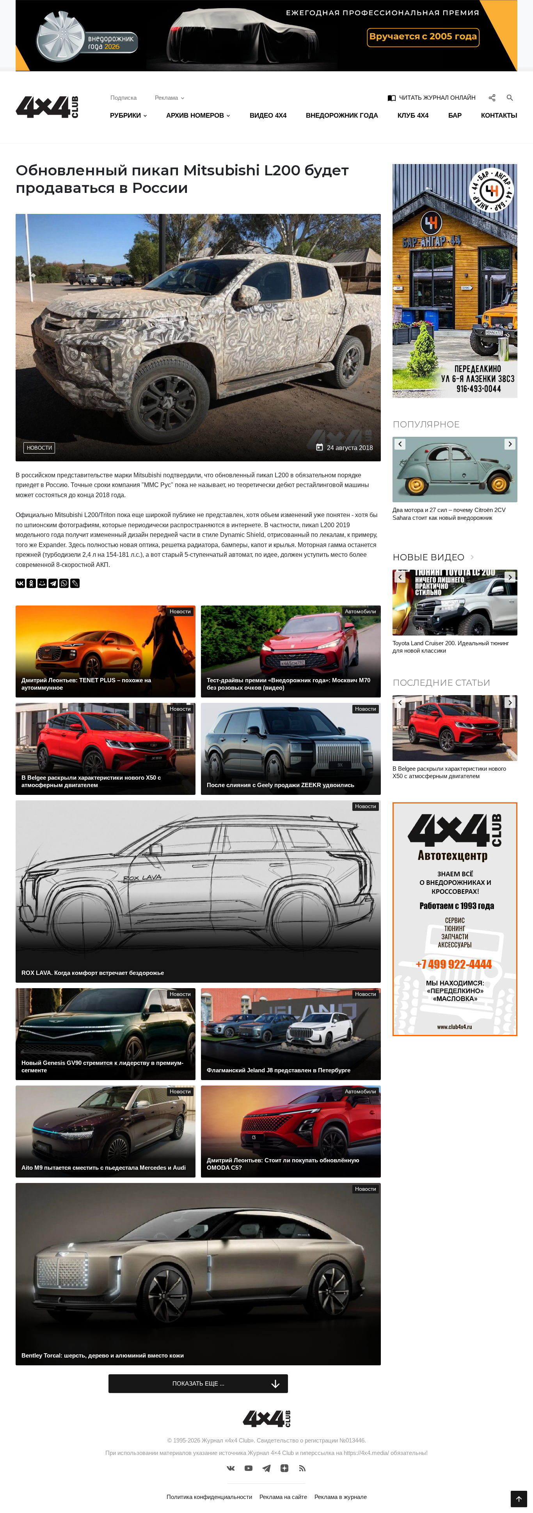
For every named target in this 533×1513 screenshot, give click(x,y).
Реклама (166, 97)
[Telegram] (53, 583)
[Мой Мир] (42, 583)
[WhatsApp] (64, 583)
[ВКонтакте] (20, 583)
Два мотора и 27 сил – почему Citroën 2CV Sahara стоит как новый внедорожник (449, 514)
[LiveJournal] (75, 583)
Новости (39, 448)
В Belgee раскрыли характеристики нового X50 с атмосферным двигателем (449, 772)
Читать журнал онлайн (431, 98)
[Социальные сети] (492, 98)
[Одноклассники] (31, 583)
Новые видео (435, 557)
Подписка (123, 97)
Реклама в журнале (340, 1497)
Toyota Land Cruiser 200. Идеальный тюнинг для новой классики (451, 647)
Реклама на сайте (283, 1497)
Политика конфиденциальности (209, 1497)
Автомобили (360, 611)
